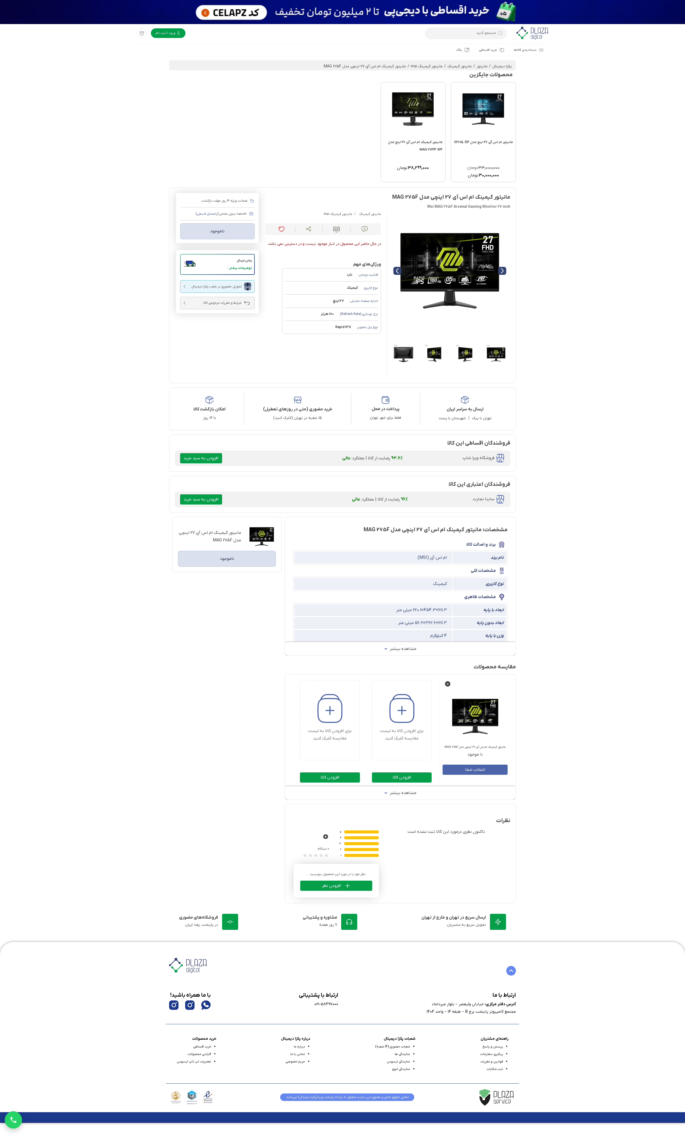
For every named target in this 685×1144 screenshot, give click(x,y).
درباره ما (299, 1047)
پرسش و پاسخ (492, 1047)
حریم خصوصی (295, 1062)
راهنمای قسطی (207, 214)
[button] (217, 264)
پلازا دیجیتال (502, 66)
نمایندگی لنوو (401, 1069)
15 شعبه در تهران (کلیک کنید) (297, 418)
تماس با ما (297, 1054)
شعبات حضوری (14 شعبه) (392, 1047)
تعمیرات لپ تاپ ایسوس (194, 1062)
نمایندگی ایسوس (398, 1062)
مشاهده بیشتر (403, 649)
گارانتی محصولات (199, 1054)
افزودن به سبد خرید (201, 458)
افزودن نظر (331, 885)
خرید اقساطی (488, 50)
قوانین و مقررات (491, 1062)
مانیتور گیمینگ (459, 66)
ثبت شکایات (494, 1069)
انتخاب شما (475, 769)
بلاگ (459, 50)
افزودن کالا (402, 777)
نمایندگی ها (402, 1054)
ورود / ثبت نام (165, 33)
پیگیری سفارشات (491, 1054)
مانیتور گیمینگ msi (427, 66)
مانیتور (482, 66)
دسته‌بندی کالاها (525, 50)
